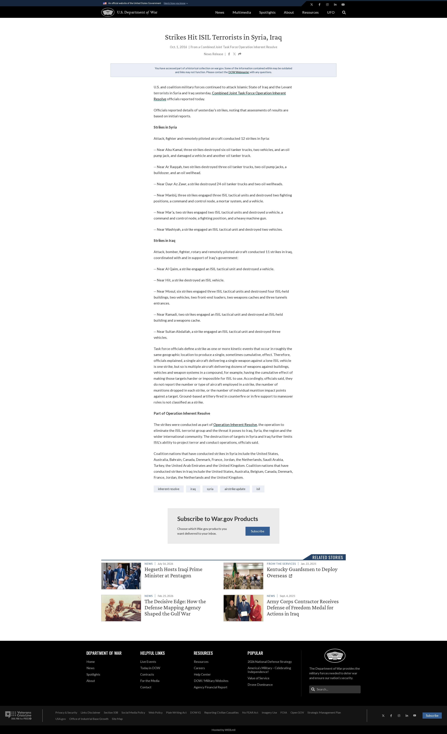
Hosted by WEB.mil (223, 729)
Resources (310, 12)
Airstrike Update (235, 489)
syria (210, 489)
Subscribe (257, 531)
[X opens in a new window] (311, 4)
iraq (193, 489)
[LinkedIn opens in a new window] (335, 4)
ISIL (258, 489)
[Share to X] (234, 54)
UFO (331, 12)
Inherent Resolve (168, 489)
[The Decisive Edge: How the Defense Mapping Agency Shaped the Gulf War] (161, 607)
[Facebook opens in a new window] (319, 4)
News (219, 12)
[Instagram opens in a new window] (327, 4)
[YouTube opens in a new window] (343, 4)
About (289, 12)
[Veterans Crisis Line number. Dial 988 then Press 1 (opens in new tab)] (18, 715)
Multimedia (242, 12)
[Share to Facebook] (229, 54)
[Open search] (344, 12)
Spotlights (267, 12)
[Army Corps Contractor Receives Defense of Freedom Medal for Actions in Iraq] (283, 607)
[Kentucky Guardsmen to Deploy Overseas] (283, 575)
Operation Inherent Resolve (235, 424)
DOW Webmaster (238, 72)
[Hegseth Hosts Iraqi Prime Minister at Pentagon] (161, 575)
